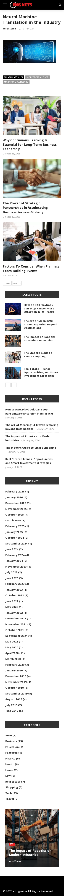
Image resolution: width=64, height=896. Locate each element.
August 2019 (13, 699)
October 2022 (14, 595)
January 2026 (14, 497)
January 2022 (14, 612)
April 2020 (12, 653)
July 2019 (11, 705)
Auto (8, 735)
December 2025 (15, 503)
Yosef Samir (9, 28)
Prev (8, 283)
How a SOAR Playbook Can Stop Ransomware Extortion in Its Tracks (39, 308)
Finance (10, 758)
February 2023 (15, 583)
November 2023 (16, 566)
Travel (9, 798)
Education (12, 747)
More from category (16, 82)
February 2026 (15, 491)
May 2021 (11, 641)
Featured (11, 752)
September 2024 (16, 543)
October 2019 (14, 687)
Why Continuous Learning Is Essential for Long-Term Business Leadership (30, 144)
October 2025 (14, 514)
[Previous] (8, 385)
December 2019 (15, 676)
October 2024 (14, 537)
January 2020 (14, 670)
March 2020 (13, 659)
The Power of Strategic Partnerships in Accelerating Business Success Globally (25, 207)
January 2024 (14, 560)
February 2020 (15, 664)
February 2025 (15, 526)
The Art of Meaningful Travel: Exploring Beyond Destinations (40, 324)
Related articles (13, 77)
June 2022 (11, 601)
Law (8, 775)
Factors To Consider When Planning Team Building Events (31, 268)
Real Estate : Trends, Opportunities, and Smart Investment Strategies (41, 372)
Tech (8, 793)
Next (16, 283)
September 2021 (16, 636)
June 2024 (11, 549)
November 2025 (16, 509)
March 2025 (13, 520)
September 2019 (16, 693)
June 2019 (11, 710)
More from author (37, 77)
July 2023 (11, 572)
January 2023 (14, 589)
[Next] (14, 385)
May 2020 (11, 647)
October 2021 (14, 630)
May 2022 (11, 607)
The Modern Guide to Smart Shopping (38, 354)
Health (9, 764)
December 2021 (15, 618)
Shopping (11, 787)
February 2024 (15, 555)
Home (9, 770)
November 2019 (16, 682)
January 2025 (14, 532)
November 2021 (16, 624)
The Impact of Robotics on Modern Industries (39, 338)
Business (11, 741)
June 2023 (11, 578)
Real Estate (12, 781)
